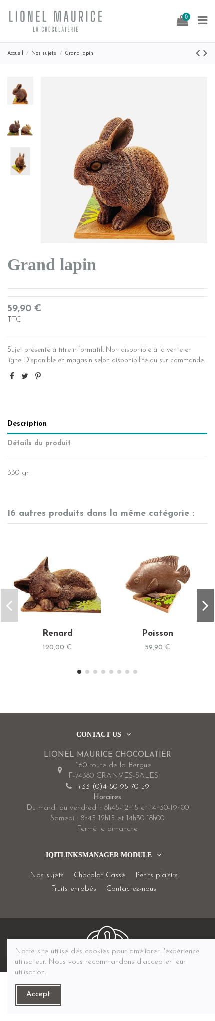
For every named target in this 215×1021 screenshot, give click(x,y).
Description (27, 424)
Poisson (158, 633)
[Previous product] (200, 54)
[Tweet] (25, 377)
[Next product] (206, 54)
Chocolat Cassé (100, 875)
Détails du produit (39, 443)
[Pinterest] (38, 377)
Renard (57, 633)
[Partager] (12, 377)
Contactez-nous (131, 889)
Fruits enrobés (73, 889)
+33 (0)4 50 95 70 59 (114, 787)
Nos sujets (47, 875)
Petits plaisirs (157, 875)
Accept (38, 994)
